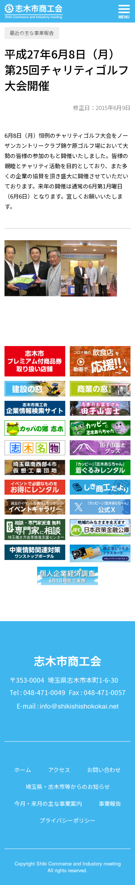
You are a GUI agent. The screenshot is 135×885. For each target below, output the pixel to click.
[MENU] (123, 11)
